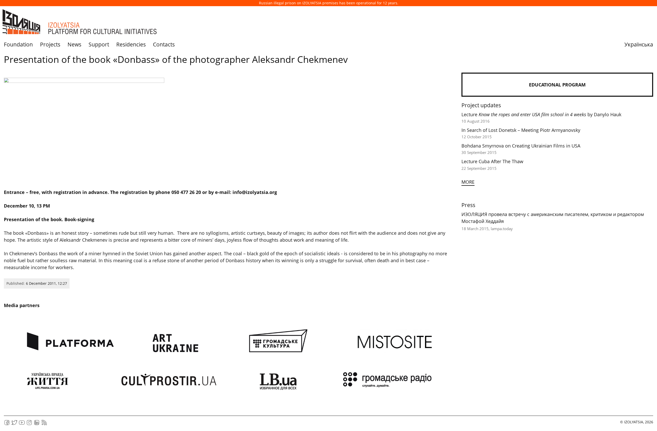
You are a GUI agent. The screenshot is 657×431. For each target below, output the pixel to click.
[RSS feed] (44, 424)
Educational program (557, 85)
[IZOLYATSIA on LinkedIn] (37, 424)
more (468, 182)
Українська (638, 44)
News (74, 44)
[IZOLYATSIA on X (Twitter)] (14, 424)
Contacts (164, 44)
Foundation (18, 44)
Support (99, 44)
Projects (50, 44)
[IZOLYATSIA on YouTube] (22, 424)
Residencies (131, 44)
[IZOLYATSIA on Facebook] (7, 424)
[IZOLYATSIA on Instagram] (29, 424)
